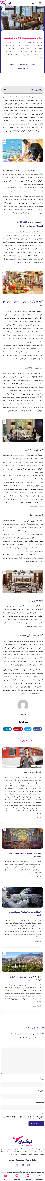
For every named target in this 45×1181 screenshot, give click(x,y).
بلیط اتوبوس (17, 1179)
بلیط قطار (28, 1179)
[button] (33, 3)
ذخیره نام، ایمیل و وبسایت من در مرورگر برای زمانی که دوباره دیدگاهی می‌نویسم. (22, 1117)
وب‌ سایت (40, 1102)
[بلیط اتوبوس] (17, 1175)
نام (42, 1079)
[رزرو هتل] (5, 1175)
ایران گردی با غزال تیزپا (32, 772)
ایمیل (41, 1091)
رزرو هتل (5, 1179)
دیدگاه (40, 1043)
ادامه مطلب (36, 818)
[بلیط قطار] (28, 1175)
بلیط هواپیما (39, 1179)
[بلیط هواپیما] (39, 1175)
